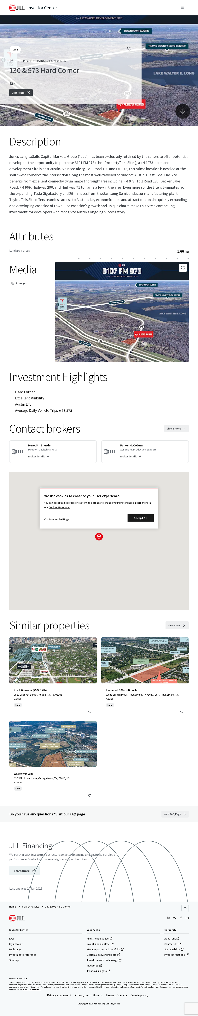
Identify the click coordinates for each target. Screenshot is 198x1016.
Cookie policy (139, 995)
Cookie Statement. (59, 507)
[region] (99, 508)
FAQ (11, 938)
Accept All (140, 518)
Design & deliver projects (101, 954)
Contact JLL (171, 944)
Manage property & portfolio (103, 949)
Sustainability (172, 949)
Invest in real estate (98, 944)
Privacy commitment (89, 995)
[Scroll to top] (185, 908)
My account (15, 944)
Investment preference (22, 954)
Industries (92, 965)
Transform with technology (102, 960)
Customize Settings (57, 519)
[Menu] (182, 7)
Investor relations (174, 954)
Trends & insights (97, 971)
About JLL (170, 938)
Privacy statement (59, 995)
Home (12, 906)
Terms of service (116, 995)
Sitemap (14, 960)
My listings (15, 949)
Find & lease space (98, 938)
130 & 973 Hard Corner (58, 906)
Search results (30, 906)
